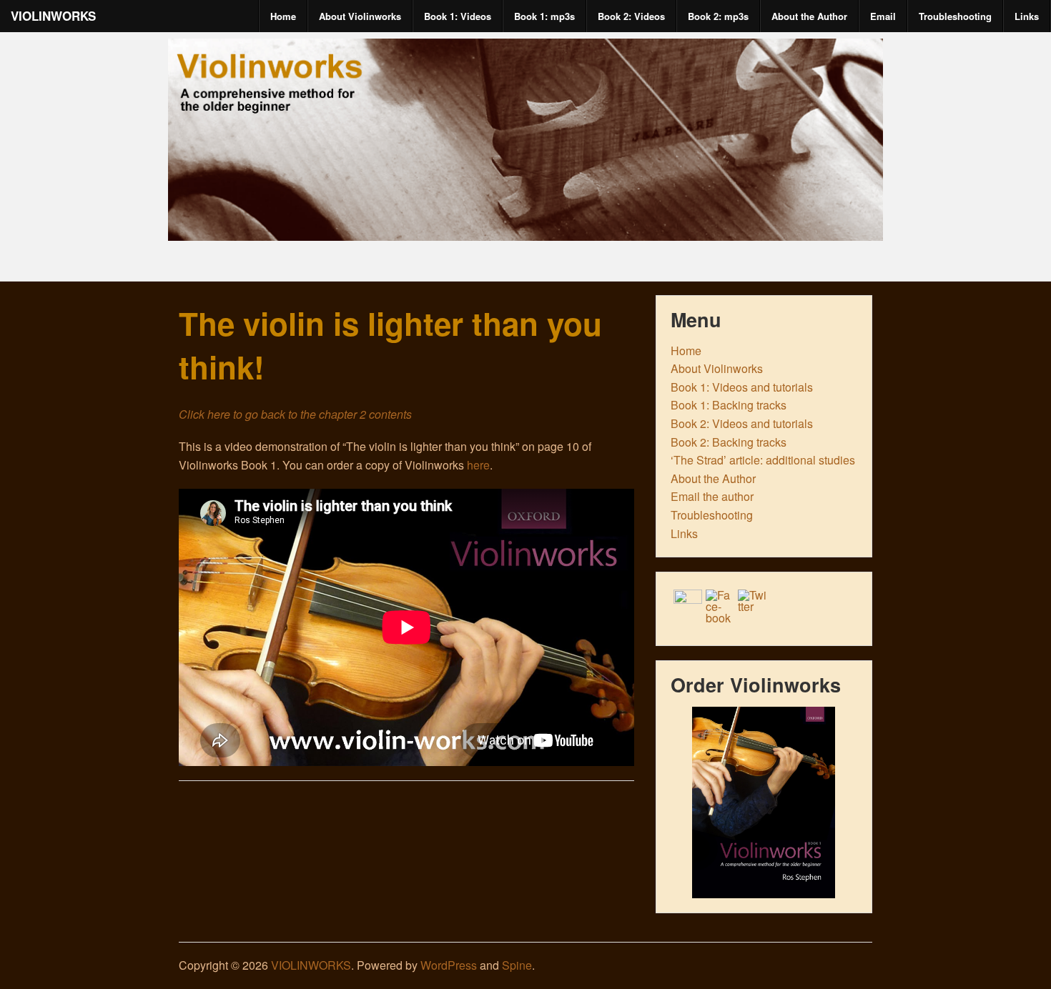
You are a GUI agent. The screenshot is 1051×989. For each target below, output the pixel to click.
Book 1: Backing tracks (728, 405)
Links (1027, 16)
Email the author (712, 496)
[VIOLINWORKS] (525, 228)
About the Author (809, 16)
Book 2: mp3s (718, 16)
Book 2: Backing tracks (728, 442)
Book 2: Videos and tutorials (742, 423)
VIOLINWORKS (53, 15)
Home (283, 16)
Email (883, 16)
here (478, 465)
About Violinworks (360, 16)
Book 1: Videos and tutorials (742, 387)
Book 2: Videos (631, 16)
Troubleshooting (955, 16)
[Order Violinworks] (764, 802)
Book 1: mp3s (544, 16)
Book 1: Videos (457, 16)
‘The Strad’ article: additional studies (763, 460)
